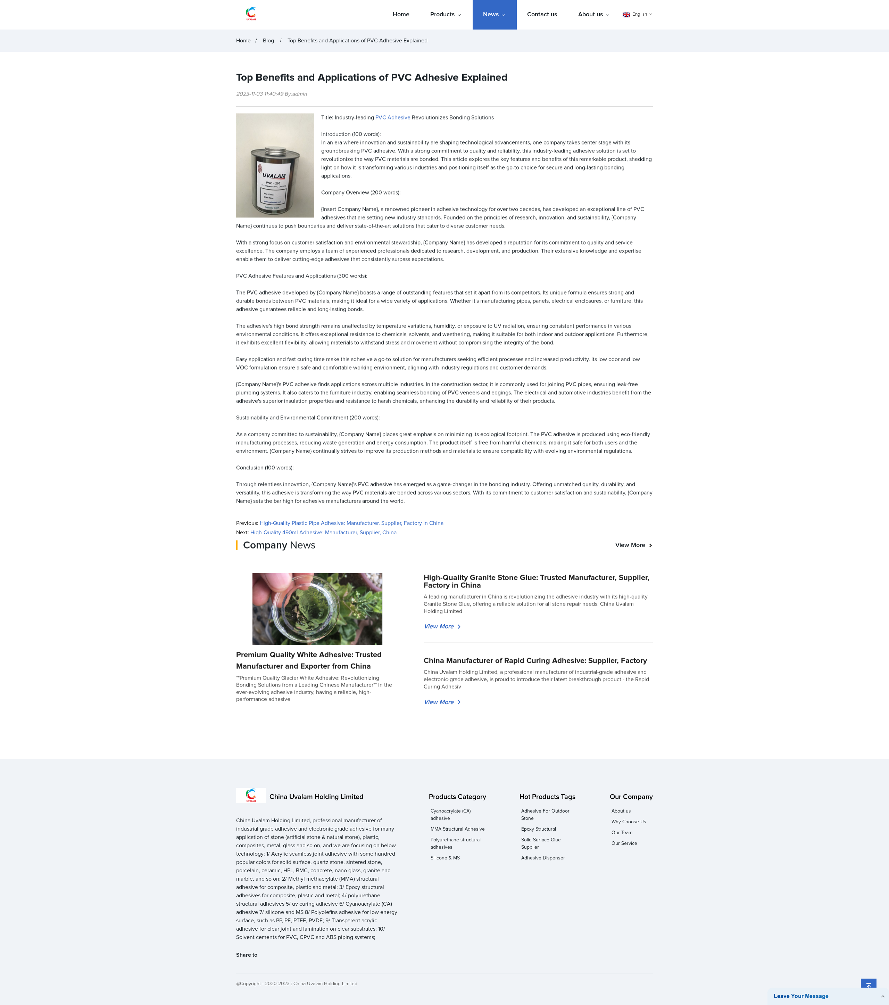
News (491, 14)
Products (442, 14)
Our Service (624, 843)
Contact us (542, 14)
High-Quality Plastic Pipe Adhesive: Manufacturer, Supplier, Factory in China (351, 523)
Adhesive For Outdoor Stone (545, 815)
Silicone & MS (445, 858)
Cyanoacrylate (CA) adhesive (451, 815)
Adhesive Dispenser (543, 858)
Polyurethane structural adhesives (456, 844)
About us (590, 14)
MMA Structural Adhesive (458, 829)
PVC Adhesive (392, 117)
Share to (246, 955)
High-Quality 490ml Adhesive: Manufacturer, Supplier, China (323, 532)
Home (401, 14)
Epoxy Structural (538, 829)
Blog (268, 40)
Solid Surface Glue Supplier (541, 844)
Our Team (622, 832)
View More (630, 545)
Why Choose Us (629, 821)
